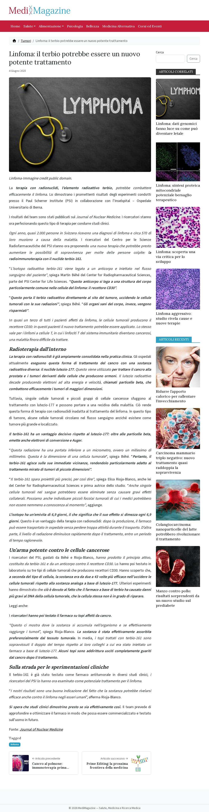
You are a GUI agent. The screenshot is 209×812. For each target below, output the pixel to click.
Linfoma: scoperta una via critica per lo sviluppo (175, 256)
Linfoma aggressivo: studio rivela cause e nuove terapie (174, 318)
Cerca (160, 52)
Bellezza (92, 26)
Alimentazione (50, 26)
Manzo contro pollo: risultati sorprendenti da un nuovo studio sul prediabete (177, 598)
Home (15, 26)
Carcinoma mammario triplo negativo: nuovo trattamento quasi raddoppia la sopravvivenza (175, 463)
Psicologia (75, 26)
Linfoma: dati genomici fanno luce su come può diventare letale (177, 128)
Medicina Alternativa (118, 26)
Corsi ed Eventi (150, 26)
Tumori (26, 41)
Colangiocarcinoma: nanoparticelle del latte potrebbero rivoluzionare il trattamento (178, 531)
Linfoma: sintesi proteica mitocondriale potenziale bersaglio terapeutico (178, 192)
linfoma (15, 744)
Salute (28, 26)
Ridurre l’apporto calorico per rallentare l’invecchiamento (176, 396)
